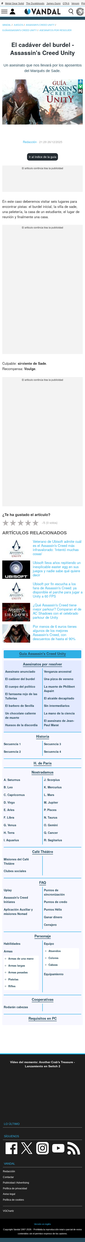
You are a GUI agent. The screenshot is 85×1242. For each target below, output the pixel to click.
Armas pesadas (18, 972)
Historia (42, 736)
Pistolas (13, 979)
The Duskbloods (35, 3)
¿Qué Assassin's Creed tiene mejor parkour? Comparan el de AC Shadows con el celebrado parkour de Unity (57, 611)
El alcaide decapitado (59, 698)
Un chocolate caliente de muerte (20, 715)
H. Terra (9, 833)
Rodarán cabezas (16, 1007)
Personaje (42, 935)
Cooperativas (42, 999)
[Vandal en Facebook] (11, 1147)
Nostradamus (42, 772)
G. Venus (10, 825)
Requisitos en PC (42, 1018)
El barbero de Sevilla (19, 706)
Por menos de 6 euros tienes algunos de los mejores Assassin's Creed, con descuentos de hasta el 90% (55, 632)
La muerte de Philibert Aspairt (59, 688)
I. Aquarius (11, 840)
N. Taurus (50, 817)
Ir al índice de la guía (42, 156)
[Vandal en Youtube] (58, 1147)
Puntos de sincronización (54, 892)
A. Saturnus (12, 780)
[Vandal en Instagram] (42, 1147)
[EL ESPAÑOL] (80, 11)
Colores (53, 958)
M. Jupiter (51, 802)
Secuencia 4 (52, 751)
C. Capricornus (14, 795)
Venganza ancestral (57, 671)
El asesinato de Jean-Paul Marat (59, 723)
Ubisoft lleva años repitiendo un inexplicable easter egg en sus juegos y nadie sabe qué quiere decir (57, 568)
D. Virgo (9, 802)
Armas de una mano (21, 958)
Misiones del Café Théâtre (16, 861)
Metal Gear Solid (14, 3)
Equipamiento (54, 974)
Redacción (30, 142)
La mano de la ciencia (59, 713)
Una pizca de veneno (58, 679)
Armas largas (16, 965)
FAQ (42, 882)
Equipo (49, 943)
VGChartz (8, 1210)
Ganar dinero (53, 917)
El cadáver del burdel (20, 679)
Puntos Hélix (53, 909)
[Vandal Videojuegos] (42, 11)
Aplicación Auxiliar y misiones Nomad (18, 911)
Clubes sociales (15, 871)
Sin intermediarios (57, 706)
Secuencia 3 (52, 744)
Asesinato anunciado (20, 671)
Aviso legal (9, 1194)
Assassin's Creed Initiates (16, 899)
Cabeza (53, 965)
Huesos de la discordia (21, 725)
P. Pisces (50, 810)
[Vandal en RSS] (73, 1147)
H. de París (43, 763)
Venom (75, 3)
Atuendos (54, 951)
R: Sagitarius (53, 840)
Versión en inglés (42, 1224)
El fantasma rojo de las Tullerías (21, 696)
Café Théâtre (42, 851)
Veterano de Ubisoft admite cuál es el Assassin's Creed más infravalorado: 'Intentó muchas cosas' (57, 547)
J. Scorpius (52, 780)
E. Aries (9, 810)
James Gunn (53, 3)
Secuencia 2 (12, 751)
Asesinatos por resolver (42, 664)
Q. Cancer (51, 833)
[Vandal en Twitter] (26, 1147)
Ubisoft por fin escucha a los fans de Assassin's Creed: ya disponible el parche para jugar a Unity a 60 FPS (58, 590)
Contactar (8, 1177)
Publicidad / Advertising (16, 1182)
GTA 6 (66, 3)
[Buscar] (71, 11)
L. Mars (49, 795)
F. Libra (9, 817)
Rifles (11, 986)
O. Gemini (51, 825)
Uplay (8, 890)
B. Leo (8, 787)
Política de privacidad (15, 1188)
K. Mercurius (53, 787)
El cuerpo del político (20, 686)
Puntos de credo (55, 902)
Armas (8, 951)
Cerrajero (50, 925)
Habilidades (12, 943)
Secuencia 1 (12, 744)
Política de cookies (13, 1199)
